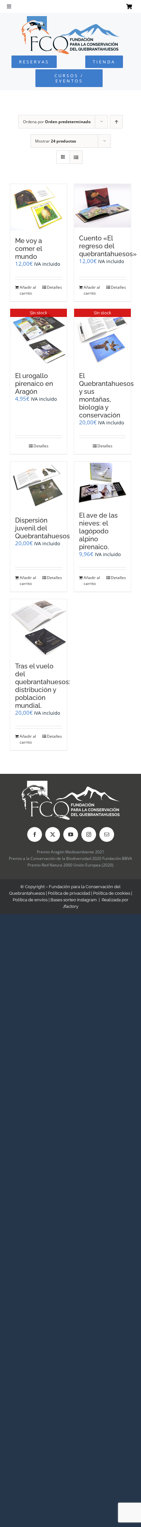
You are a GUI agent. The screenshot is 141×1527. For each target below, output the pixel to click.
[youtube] (70, 834)
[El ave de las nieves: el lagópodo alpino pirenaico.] (102, 483)
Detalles (54, 287)
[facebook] (34, 834)
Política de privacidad (69, 893)
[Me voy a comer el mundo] (38, 207)
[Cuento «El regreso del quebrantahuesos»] (102, 206)
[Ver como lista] (76, 157)
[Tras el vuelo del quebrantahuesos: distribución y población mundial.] (38, 627)
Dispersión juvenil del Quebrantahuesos (42, 528)
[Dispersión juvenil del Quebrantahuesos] (38, 485)
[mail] (106, 834)
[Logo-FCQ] (70, 19)
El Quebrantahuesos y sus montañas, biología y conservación (106, 395)
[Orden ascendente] (116, 121)
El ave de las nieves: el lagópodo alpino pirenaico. (98, 531)
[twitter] (52, 834)
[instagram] (88, 834)
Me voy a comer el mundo (28, 248)
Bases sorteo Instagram (73, 899)
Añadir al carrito (28, 290)
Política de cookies (111, 893)
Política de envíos (30, 899)
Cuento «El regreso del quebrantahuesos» (108, 246)
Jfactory (70, 906)
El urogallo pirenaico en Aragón (34, 383)
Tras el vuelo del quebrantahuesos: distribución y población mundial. (42, 685)
